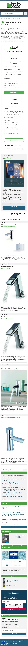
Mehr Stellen (14, 527)
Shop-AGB (6, 641)
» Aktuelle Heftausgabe (20, 534)
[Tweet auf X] (14, 214)
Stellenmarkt (10, 640)
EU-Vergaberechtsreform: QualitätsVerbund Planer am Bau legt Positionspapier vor (10, 484)
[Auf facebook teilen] (11, 214)
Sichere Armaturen (7, 319)
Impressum (18, 641)
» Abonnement (18, 537)
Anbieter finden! (14, 633)
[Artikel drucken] (25, 213)
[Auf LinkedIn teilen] (19, 214)
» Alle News (4, 499)
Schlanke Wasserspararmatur (10, 417)
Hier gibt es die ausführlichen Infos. (10, 572)
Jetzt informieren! (5, 611)
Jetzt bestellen (14, 92)
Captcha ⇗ (19, 607)
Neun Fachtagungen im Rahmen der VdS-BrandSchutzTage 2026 (13, 476)
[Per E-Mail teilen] (22, 213)
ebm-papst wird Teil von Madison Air (13, 496)
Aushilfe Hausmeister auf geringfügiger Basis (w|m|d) (13, 506)
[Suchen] (25, 13)
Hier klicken (15, 605)
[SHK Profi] (4, 580)
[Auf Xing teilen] (17, 214)
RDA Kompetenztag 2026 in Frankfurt (13, 487)
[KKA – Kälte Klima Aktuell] (4, 585)
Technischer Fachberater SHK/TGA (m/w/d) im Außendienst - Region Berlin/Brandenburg (14, 513)
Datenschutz (12, 641)
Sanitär (5, 18)
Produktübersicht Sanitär (14, 18)
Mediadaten (3, 640)
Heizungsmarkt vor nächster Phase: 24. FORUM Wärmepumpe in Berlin (13, 490)
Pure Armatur (5, 268)
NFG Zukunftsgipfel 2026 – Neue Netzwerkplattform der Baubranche (12, 493)
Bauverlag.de (4, 644)
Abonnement (14, 206)
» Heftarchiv (18, 536)
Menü (14, 10)
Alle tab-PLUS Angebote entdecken (14, 145)
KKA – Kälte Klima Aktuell (11, 585)
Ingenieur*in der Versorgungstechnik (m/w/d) (14, 519)
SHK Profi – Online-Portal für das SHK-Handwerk (12, 581)
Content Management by (6, 643)
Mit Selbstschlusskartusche (9, 369)
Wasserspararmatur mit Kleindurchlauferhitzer (8, 225)
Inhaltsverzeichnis (14, 209)
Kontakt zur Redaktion (19, 640)
